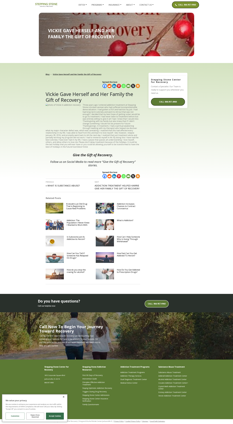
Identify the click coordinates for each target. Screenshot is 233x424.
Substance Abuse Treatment (169, 372)
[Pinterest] (119, 86)
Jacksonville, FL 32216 (52, 379)
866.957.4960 (49, 382)
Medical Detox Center (128, 383)
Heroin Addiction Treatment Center (172, 396)
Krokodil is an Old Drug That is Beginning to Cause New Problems (76, 206)
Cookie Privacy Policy (132, 421)
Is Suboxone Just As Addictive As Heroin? (76, 238)
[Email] (128, 86)
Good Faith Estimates (157, 421)
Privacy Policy (119, 421)
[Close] (63, 397)
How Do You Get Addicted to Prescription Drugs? (128, 270)
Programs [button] (97, 5)
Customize (15, 416)
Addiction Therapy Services (130, 376)
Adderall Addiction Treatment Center (172, 376)
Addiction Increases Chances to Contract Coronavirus (126, 206)
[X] (133, 86)
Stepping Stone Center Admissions (95, 395)
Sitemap (145, 421)
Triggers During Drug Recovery (94, 391)
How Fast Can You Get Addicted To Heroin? (127, 254)
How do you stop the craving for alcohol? (76, 270)
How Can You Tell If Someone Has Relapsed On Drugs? (77, 255)
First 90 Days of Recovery (92, 375)
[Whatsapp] (123, 86)
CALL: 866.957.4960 (168, 101)
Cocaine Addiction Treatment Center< (173, 383)
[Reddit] (109, 86)
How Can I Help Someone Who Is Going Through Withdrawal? (128, 239)
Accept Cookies (55, 416)
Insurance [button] (114, 5)
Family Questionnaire (90, 404)
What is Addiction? (125, 220)
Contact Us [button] (145, 5)
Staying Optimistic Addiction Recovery (97, 388)
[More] (138, 86)
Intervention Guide (89, 379)
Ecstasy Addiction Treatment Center (172, 392)
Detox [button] (82, 5)
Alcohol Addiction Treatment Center (172, 379)
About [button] (129, 5)
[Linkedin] (114, 86)
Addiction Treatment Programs (132, 372)
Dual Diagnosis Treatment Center (133, 379)
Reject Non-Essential (35, 416)
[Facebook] (105, 86)
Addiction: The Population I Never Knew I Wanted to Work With (78, 222)
